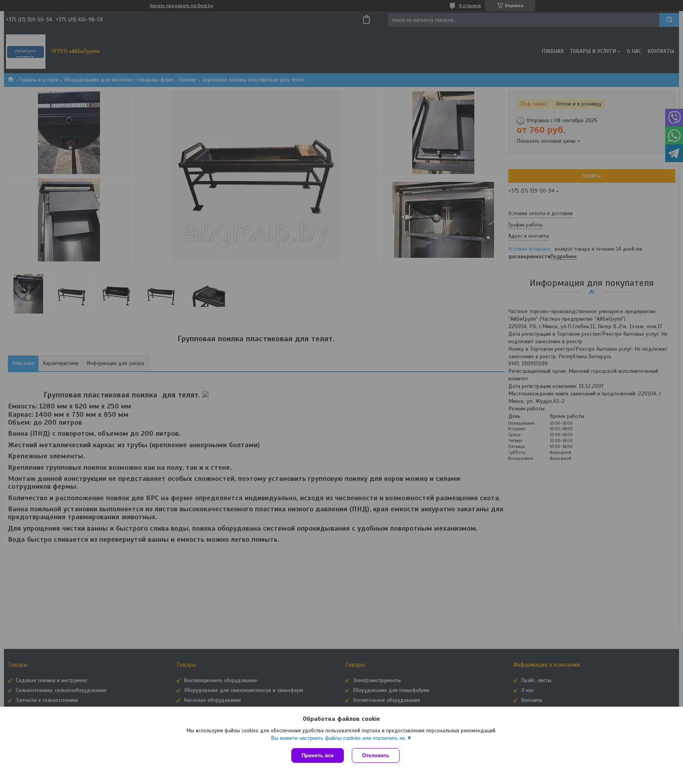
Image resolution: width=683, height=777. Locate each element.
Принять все (318, 755)
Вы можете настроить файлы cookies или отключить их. (339, 738)
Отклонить (375, 755)
